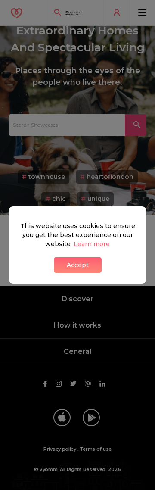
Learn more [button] (92, 244)
